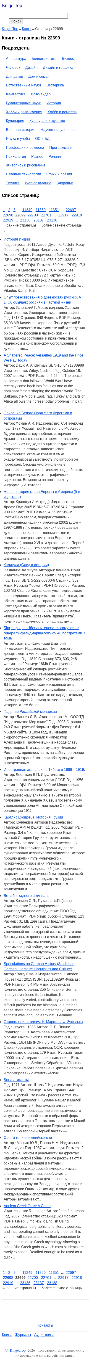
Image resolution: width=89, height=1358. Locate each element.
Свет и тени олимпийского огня (30, 1138)
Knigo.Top (12, 5)
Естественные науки (23, 85)
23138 (52, 220)
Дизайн (31, 67)
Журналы (23, 1335)
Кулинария (15, 121)
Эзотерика (55, 85)
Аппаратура (16, 59)
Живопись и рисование (25, 165)
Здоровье (65, 183)
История (54, 103)
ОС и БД (42, 139)
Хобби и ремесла (62, 112)
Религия (55, 156)
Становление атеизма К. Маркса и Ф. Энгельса (43, 1022)
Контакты (45, 1325)
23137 (39, 220)
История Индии (17, 239)
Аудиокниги (44, 1335)
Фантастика (16, 94)
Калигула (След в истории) (26, 565)
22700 (33, 215)
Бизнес (68, 59)
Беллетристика (44, 59)
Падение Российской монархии (30, 712)
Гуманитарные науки (23, 103)
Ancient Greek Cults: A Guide (27, 1206)
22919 (8, 220)
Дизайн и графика (58, 67)
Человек (13, 67)
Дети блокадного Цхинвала (27, 896)
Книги (7, 1335)
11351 (54, 210)
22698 (8, 215)
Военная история (20, 130)
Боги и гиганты (16, 1080)
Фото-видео (41, 94)
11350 (41, 210)
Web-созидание (38, 183)
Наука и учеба (18, 139)
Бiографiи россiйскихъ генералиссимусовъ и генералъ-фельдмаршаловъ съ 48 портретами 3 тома (44, 633)
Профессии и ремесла (25, 147)
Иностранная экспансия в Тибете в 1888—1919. (44, 770)
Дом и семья (39, 76)
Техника (13, 183)
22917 (63, 215)
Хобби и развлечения (24, 112)
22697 (71, 210)
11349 (27, 210)
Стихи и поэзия (59, 174)
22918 (77, 215)
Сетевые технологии (23, 174)
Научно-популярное (58, 130)
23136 (25, 220)
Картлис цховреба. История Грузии (33, 817)
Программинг (60, 147)
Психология (16, 156)
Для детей (14, 76)
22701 (46, 215)
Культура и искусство (47, 121)
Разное (37, 156)
